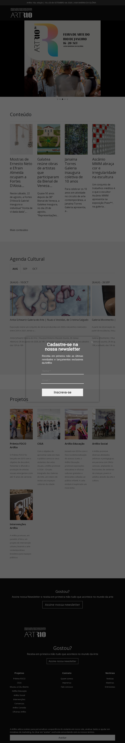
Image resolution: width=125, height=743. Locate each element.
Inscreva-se (62, 392)
